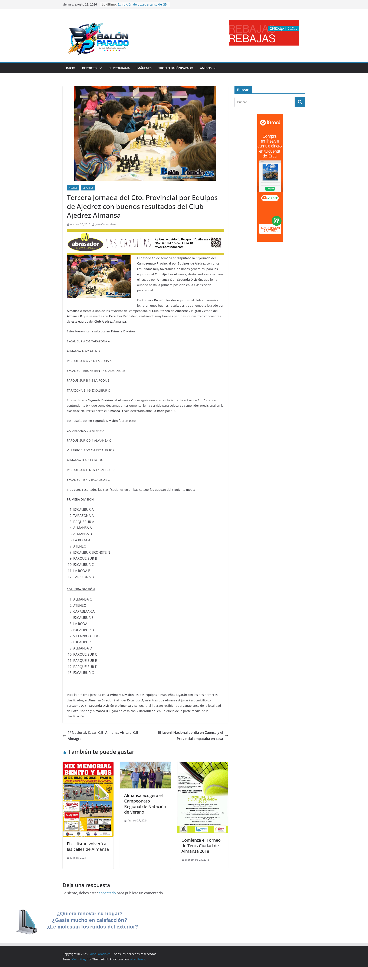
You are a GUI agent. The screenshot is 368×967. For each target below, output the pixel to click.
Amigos (206, 68)
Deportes (89, 68)
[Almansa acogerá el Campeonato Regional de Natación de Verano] (145, 764)
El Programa (119, 68)
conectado (107, 893)
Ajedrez (73, 187)
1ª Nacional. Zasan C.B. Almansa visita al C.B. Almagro (103, 735)
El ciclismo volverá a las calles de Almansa (88, 846)
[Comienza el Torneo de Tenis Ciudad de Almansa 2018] (202, 764)
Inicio (70, 68)
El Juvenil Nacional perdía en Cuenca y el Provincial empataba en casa (190, 735)
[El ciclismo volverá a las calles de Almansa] (88, 764)
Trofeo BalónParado (175, 68)
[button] (99, 68)
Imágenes (144, 68)
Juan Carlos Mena (105, 224)
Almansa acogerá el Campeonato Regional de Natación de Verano (145, 803)
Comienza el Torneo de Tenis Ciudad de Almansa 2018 (201, 845)
